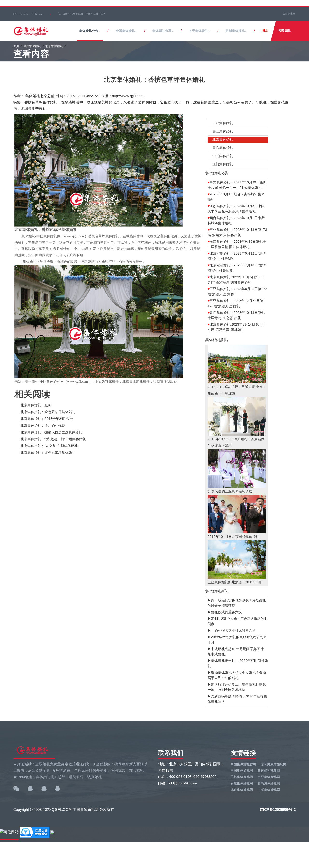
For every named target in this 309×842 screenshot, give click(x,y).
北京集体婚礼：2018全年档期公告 (47, 419)
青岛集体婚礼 (222, 148)
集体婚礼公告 (88, 31)
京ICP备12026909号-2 (278, 809)
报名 (265, 31)
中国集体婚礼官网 (243, 764)
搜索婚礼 (284, 31)
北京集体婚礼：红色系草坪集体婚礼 (48, 452)
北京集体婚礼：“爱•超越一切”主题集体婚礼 (53, 439)
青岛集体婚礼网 (269, 783)
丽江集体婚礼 (222, 131)
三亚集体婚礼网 (269, 777)
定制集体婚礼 (235, 31)
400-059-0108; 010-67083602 (84, 14)
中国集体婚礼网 (242, 770)
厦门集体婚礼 (222, 164)
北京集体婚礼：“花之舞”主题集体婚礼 (49, 446)
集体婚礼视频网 (269, 770)
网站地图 (289, 14)
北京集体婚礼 (222, 139)
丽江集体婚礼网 (242, 783)
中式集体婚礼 (222, 156)
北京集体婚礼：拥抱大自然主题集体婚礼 (51, 432)
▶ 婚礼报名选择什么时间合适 (232, 630)
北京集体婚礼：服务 (36, 405)
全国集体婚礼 (125, 31)
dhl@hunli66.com (31, 14)
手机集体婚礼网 (242, 777)
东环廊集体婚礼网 (274, 764)
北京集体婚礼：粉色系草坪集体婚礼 (48, 412)
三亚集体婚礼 (222, 123)
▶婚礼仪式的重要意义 (225, 612)
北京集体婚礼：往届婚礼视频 (43, 425)
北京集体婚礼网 (242, 789)
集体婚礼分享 (161, 31)
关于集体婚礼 (198, 31)
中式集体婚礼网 (269, 789)
